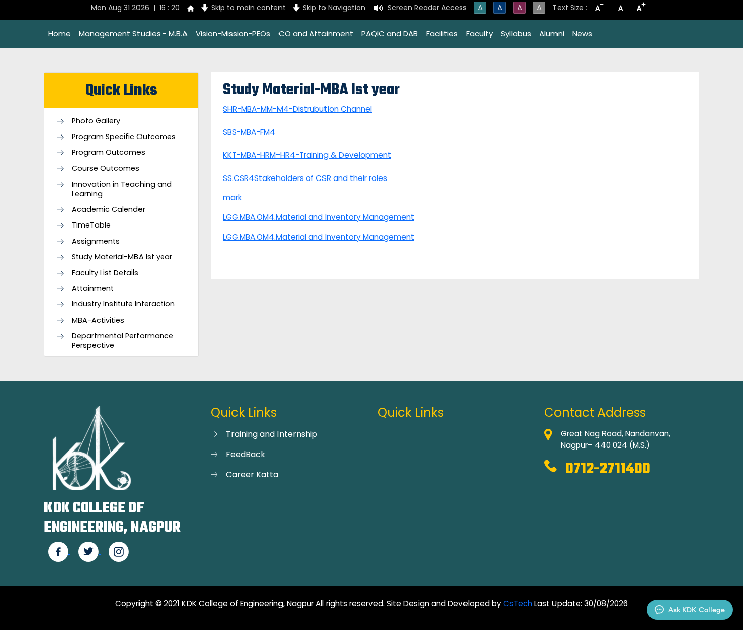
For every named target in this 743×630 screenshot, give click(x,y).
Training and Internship (271, 434)
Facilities (442, 33)
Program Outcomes (108, 152)
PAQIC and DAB (389, 33)
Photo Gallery (96, 121)
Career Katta (252, 474)
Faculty (479, 33)
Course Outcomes (106, 168)
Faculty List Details (105, 273)
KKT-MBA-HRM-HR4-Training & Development (307, 155)
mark (232, 197)
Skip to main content (248, 8)
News (582, 33)
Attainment (93, 288)
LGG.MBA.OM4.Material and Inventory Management (318, 217)
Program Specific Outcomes (124, 137)
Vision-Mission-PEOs (233, 33)
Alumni (551, 33)
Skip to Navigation (334, 8)
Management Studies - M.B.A (133, 33)
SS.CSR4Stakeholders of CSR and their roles (305, 178)
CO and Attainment (315, 33)
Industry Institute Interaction (123, 304)
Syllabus (516, 33)
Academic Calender (108, 209)
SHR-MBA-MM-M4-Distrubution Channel (297, 109)
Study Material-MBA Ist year (122, 257)
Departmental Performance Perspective (122, 340)
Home (59, 33)
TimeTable (91, 225)
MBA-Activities (98, 320)
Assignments (96, 241)
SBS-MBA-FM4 (249, 132)
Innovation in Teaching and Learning (122, 189)
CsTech (517, 603)
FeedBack (245, 454)
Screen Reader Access (427, 8)
